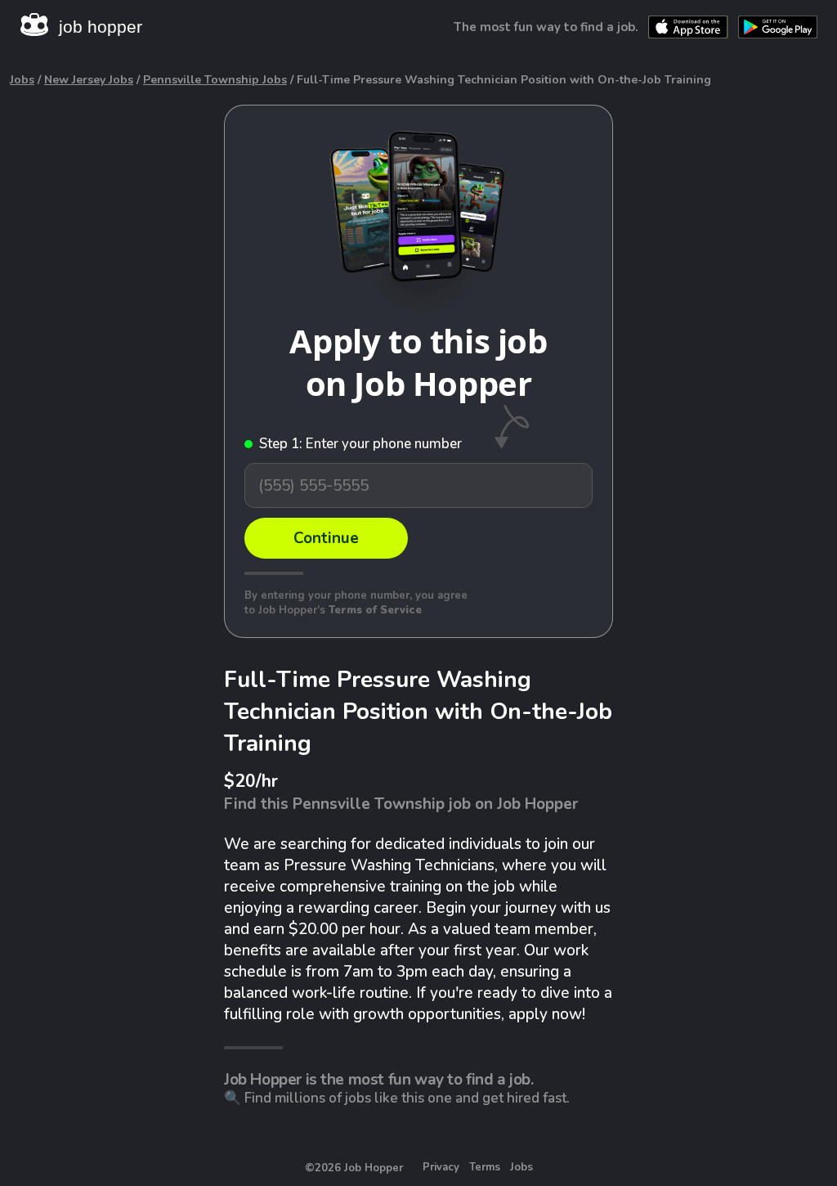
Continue (326, 538)
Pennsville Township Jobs (215, 80)
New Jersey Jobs (88, 80)
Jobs (22, 80)
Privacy (441, 1167)
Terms (484, 1167)
